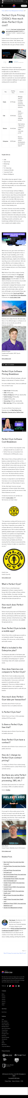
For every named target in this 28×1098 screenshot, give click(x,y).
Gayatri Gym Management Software (13, 907)
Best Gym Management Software (14, 10)
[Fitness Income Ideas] (14, 425)
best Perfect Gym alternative (18, 295)
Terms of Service (16, 1081)
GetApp (8, 790)
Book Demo (24, 5)
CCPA (21, 1081)
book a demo (9, 497)
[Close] (26, 1)
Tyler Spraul (12, 920)
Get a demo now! (6, 358)
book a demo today (15, 297)
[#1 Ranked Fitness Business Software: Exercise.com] (14, 239)
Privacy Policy (8, 1081)
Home (3, 10)
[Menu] (2, 5)
